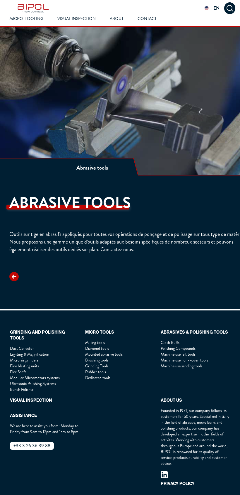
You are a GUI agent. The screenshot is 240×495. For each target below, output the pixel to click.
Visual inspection (76, 18)
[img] (33, 8)
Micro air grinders (24, 360)
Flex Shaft (18, 372)
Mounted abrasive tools (104, 354)
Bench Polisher (22, 389)
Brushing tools (96, 360)
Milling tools (95, 342)
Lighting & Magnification (29, 354)
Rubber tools (95, 372)
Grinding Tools (96, 366)
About (117, 18)
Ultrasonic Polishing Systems (33, 383)
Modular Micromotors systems (35, 378)
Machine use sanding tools (181, 366)
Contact (147, 18)
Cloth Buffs (170, 342)
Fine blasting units (24, 366)
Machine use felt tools (178, 354)
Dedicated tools (97, 378)
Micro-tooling (26, 18)
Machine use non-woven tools (184, 360)
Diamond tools (97, 348)
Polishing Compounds (178, 348)
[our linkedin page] (164, 474)
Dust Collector (22, 348)
